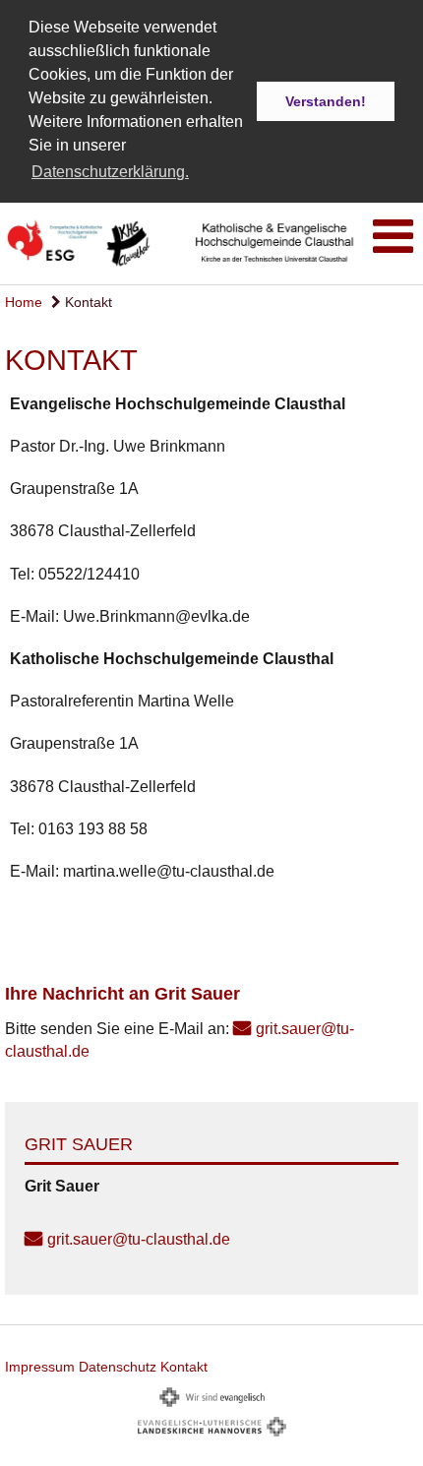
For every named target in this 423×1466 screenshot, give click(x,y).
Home (23, 302)
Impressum (40, 1366)
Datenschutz (117, 1366)
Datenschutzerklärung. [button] (110, 171)
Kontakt (86, 302)
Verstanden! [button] (325, 101)
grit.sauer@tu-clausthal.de (138, 1239)
